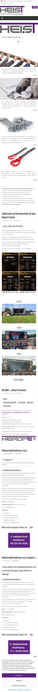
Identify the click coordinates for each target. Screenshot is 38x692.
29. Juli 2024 (6, 561)
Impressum (27, 689)
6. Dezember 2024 (8, 454)
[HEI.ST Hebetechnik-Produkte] (19, 159)
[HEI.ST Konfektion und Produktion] (19, 124)
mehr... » (35, 75)
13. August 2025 (8, 393)
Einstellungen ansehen (19, 685)
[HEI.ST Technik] (19, 89)
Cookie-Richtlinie (12, 689)
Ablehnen (19, 680)
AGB (14, 1)
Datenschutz (20, 689)
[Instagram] (36, 7)
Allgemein (17, 220)
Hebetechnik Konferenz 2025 (14, 450)
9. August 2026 (7, 220)
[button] (35, 656)
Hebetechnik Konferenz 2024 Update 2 (19, 557)
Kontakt (9, 1)
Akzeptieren (19, 675)
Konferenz (18, 454)
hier (31, 527)
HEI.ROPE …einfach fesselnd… (14, 390)
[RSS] (33, 7)
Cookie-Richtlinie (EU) (6, 3)
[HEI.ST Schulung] (19, 56)
